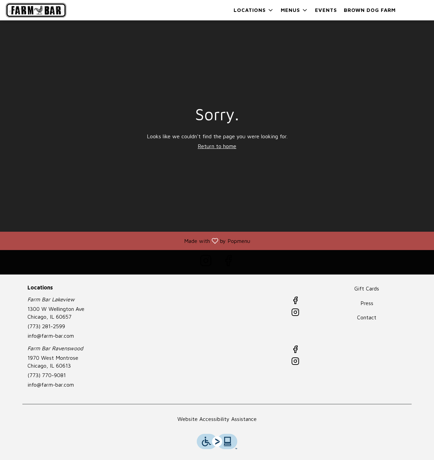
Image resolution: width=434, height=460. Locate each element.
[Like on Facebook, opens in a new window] (228, 262)
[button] (253, 10)
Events (326, 10)
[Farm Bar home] (35, 10)
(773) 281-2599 (46, 326)
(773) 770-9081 (46, 375)
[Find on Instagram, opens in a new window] (206, 262)
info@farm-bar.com (50, 336)
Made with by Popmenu (127, 240)
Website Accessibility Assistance (217, 419)
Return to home (217, 146)
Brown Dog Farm (370, 10)
